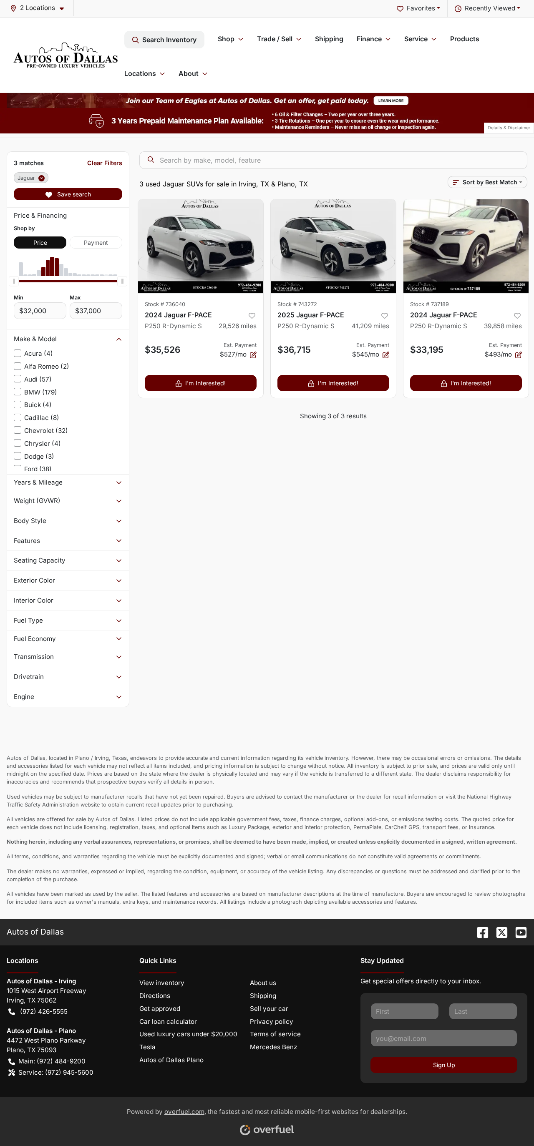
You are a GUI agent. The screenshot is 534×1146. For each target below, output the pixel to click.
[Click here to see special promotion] (267, 100)
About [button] (189, 73)
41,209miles (370, 326)
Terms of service (275, 1034)
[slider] (14, 281)
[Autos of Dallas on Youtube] (517, 932)
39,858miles (503, 326)
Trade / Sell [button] (274, 39)
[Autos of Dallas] (65, 55)
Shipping (329, 39)
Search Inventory (169, 39)
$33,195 (426, 349)
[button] (40, 8)
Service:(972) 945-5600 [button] (55, 1072)
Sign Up (444, 1064)
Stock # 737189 (429, 304)
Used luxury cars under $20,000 (188, 1034)
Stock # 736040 (165, 304)
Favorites (421, 8)
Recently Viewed (490, 8)
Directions (154, 996)
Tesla (147, 1047)
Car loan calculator (168, 1021)
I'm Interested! (205, 383)
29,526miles (238, 326)
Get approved (159, 1009)
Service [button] (416, 39)
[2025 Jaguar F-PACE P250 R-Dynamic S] (333, 246)
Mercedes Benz (273, 1047)
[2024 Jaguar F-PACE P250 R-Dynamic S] (200, 246)
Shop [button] (226, 39)
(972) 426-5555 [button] (44, 1011)
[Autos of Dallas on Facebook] (479, 932)
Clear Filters (104, 162)
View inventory (161, 983)
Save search (73, 194)
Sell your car (269, 1009)
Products (464, 39)
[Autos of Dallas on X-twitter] (498, 932)
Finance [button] (369, 39)
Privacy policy (271, 1021)
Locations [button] (140, 73)
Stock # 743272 (297, 304)
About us (263, 983)
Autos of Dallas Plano (171, 1060)
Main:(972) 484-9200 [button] (52, 1061)
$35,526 (162, 349)
